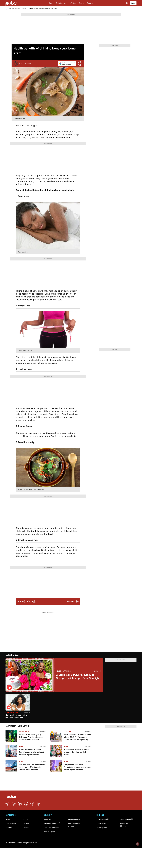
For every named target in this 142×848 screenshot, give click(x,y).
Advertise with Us (50, 823)
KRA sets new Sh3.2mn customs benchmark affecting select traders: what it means (32, 767)
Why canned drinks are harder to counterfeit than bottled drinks (76, 752)
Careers (90, 3)
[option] (18, 707)
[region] (71, 707)
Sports (81, 3)
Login (133, 3)
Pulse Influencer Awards (74, 824)
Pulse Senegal (125, 819)
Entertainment (61, 3)
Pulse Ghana (101, 823)
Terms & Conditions (51, 828)
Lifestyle (73, 3)
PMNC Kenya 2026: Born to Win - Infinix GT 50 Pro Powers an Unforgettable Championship (77, 737)
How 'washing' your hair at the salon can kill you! (16, 716)
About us (47, 819)
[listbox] (71, 707)
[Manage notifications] (137, 844)
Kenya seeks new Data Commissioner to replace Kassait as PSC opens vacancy (77, 767)
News (51, 3)
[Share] (80, 63)
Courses (26, 828)
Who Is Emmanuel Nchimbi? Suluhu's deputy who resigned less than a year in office (31, 752)
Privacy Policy (49, 832)
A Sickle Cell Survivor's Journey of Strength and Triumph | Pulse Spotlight (78, 676)
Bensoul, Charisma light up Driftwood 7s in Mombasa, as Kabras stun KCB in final (31, 737)
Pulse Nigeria (101, 819)
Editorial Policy (74, 819)
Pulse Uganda (101, 828)
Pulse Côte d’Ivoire (124, 824)
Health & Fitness (21, 8)
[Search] (127, 3)
